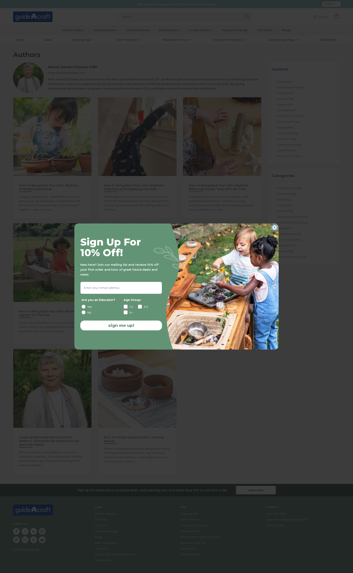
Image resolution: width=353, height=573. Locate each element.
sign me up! (121, 325)
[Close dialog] (274, 227)
